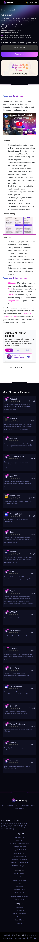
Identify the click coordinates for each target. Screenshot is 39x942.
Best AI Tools (19, 920)
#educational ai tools (27, 603)
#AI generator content (9, 429)
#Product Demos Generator (11, 542)
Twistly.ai (13, 418)
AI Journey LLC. (19, 935)
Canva (10, 295)
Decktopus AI (15, 630)
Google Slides (13, 301)
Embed (22, 42)
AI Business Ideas (19, 889)
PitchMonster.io (16, 686)
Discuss (5, 42)
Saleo (12, 532)
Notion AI (13, 760)
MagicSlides (14, 495)
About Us (19, 923)
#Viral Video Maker (24, 601)
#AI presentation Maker (10, 409)
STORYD (13, 612)
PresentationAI (15, 514)
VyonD (12, 591)
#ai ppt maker (7, 486)
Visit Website (21, 47)
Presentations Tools (18, 25)
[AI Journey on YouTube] (35, 938)
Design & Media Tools (19, 850)
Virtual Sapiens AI (17, 724)
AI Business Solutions (19, 856)
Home (3, 10)
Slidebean (12, 283)
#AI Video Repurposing (22, 429)
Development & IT (19, 853)
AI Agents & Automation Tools (19, 843)
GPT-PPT (13, 706)
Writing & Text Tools (19, 846)
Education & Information (19, 859)
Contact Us (19, 907)
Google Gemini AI (17, 456)
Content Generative (19, 880)
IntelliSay (13, 648)
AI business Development (19, 896)
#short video (17, 603)
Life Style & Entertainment (19, 862)
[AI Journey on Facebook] (31, 938)
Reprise (12, 551)
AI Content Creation (19, 893)
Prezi (10, 289)
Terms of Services (19, 938)
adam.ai (12, 742)
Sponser (19, 917)
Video (19, 883)
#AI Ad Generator (8, 603)
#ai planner (7, 659)
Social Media (19, 899)
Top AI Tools (19, 886)
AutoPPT (13, 476)
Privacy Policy (7, 938)
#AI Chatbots (20, 467)
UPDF (12, 571)
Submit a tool (19, 910)
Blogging (19, 877)
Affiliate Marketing (19, 873)
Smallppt (13, 438)
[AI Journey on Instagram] (27, 938)
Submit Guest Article (19, 913)
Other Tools (19, 840)
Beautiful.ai (14, 668)
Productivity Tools (19, 837)
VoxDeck (13, 399)
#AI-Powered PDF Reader (10, 582)
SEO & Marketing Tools (19, 866)
